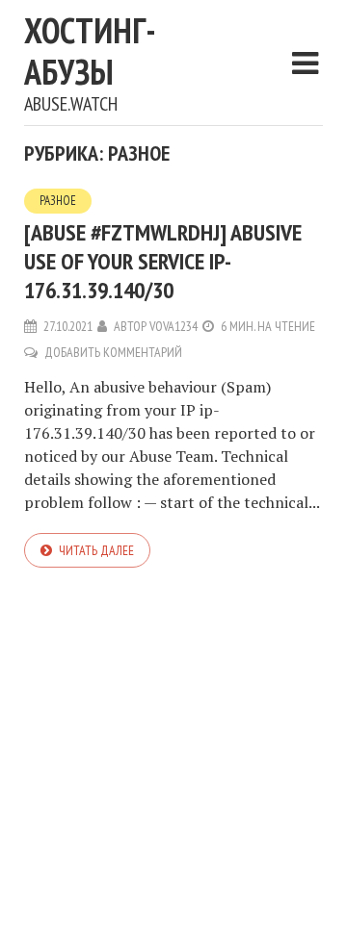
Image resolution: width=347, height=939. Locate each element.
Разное (58, 200)
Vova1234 (173, 326)
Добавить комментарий (113, 352)
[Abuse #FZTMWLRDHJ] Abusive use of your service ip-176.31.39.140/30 (163, 261)
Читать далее (96, 550)
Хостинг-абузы (90, 51)
